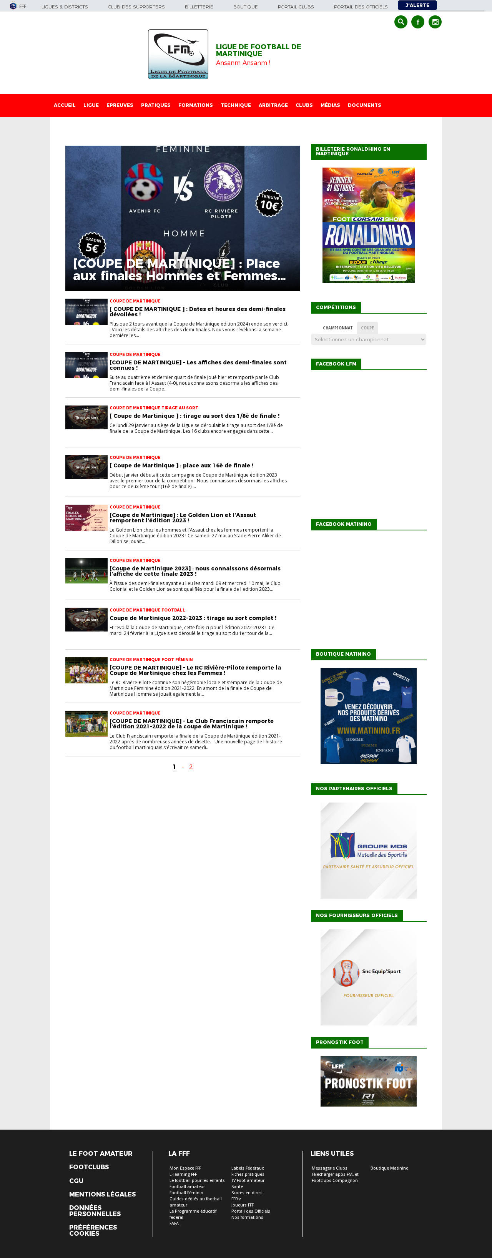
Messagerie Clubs (329, 1168)
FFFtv (236, 1199)
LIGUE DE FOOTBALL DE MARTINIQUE (258, 50)
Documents (364, 105)
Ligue (91, 105)
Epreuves (119, 105)
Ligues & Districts (65, 7)
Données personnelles (95, 1211)
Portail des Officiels (250, 1211)
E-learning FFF (183, 1174)
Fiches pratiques (247, 1174)
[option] (368, 852)
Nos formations (247, 1217)
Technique (236, 105)
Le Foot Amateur (101, 1154)
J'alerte (417, 5)
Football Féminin (186, 1192)
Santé (237, 1186)
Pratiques (156, 105)
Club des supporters (136, 7)
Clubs (304, 105)
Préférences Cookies (93, 1231)
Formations (195, 105)
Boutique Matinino (390, 1168)
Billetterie (199, 7)
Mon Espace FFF (185, 1168)
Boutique (245, 7)
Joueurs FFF (242, 1205)
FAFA (174, 1223)
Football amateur (187, 1186)
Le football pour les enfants (197, 1180)
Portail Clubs (296, 7)
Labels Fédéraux (247, 1168)
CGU (76, 1181)
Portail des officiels (361, 7)
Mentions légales (102, 1195)
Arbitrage (273, 105)
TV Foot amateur (247, 1180)
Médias (330, 105)
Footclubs (89, 1167)
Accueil (65, 105)
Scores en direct (247, 1192)
